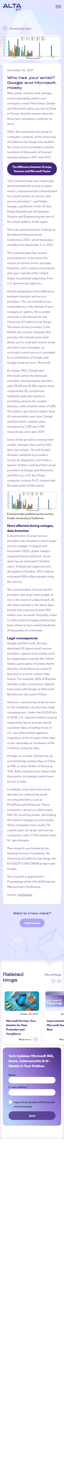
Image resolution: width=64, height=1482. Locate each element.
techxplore (25, 894)
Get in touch (32, 923)
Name (12, 1075)
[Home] (12, 7)
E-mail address (18, 1087)
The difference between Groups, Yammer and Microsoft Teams (32, 169)
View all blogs (52, 974)
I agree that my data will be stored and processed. (34, 1104)
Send (32, 1115)
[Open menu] (58, 6)
